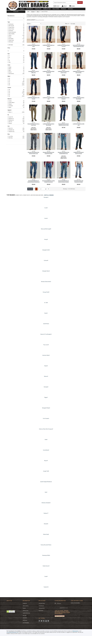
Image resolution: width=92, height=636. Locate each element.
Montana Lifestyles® (46, 502)
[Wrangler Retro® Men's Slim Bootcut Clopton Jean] (33, 141)
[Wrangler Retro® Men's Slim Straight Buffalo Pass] (63, 141)
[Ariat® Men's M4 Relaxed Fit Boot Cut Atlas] (78, 60)
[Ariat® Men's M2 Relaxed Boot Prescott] (63, 34)
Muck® (46, 313)
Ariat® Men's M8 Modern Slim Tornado (33, 98)
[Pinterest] (48, 621)
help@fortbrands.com (64, 607)
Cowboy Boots (29, 8)
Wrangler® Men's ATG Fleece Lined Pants (33, 124)
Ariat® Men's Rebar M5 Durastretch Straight (78, 181)
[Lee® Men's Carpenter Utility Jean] (48, 86)
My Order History (42, 603)
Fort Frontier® (46, 418)
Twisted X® (46, 587)
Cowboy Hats (38, 8)
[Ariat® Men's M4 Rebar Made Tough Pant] (48, 60)
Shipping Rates (25, 610)
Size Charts (25, 617)
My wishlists (41, 610)
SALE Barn (70, 8)
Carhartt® (46, 260)
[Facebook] (39, 621)
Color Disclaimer (26, 622)
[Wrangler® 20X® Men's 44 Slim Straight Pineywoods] (48, 169)
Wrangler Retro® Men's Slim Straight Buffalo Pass (63, 153)
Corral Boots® (46, 450)
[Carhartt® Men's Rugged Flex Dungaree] (63, 86)
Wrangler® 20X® (46, 249)
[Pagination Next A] (48, 189)
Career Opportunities (75, 602)
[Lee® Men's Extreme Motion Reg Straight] (78, 86)
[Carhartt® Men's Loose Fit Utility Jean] (33, 60)
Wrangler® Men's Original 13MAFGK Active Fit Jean (63, 124)
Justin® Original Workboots (46, 481)
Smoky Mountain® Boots (46, 544)
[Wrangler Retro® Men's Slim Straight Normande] (48, 141)
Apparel (22, 8)
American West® (46, 355)
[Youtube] (46, 621)
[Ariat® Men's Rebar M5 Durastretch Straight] (78, 169)
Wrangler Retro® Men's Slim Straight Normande (48, 153)
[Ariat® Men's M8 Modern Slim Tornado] (33, 86)
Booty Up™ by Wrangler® (46, 334)
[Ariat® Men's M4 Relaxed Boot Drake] (33, 34)
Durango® (46, 386)
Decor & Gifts (56, 8)
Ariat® (46, 439)
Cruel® (46, 207)
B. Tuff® (46, 302)
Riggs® (46, 397)
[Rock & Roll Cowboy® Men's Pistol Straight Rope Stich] (78, 34)
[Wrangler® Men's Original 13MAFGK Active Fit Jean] (63, 113)
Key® (46, 492)
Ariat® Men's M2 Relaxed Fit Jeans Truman (63, 72)
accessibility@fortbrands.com (12, 632)
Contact (57, 6)
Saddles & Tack (47, 8)
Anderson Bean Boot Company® (46, 429)
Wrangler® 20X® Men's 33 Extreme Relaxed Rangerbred (33, 181)
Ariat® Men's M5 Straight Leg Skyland (48, 46)
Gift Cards (24, 615)
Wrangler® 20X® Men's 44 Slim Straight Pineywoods (48, 181)
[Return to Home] (28, 11)
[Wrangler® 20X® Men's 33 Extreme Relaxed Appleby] (63, 169)
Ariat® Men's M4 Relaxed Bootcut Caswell (79, 153)
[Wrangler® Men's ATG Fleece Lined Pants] (33, 113)
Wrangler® (46, 197)
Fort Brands (59, 603)
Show (66, 23)
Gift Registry (25, 620)
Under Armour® (46, 565)
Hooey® (46, 239)
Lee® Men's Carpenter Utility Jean (48, 98)
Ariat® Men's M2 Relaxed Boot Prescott (63, 46)
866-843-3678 (75, 631)
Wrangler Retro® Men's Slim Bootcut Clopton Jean (33, 153)
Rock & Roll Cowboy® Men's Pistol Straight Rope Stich (78, 46)
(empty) (73, 6)
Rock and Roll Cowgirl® (46, 228)
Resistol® (46, 523)
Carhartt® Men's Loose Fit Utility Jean (33, 72)
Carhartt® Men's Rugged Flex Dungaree (63, 98)
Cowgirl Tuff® (46, 471)
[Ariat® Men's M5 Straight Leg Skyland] (48, 34)
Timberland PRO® (46, 555)
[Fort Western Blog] (44, 621)
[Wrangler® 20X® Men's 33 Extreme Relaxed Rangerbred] (33, 169)
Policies (24, 608)
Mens (38, 11)
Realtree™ (46, 513)
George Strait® (46, 292)
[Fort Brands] (13, 5)
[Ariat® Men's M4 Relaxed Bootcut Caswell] (78, 141)
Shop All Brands (49, 195)
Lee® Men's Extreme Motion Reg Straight (78, 98)
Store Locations (25, 605)
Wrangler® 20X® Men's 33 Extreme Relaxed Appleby (63, 181)
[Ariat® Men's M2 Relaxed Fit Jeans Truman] (63, 60)
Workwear (63, 8)
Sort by (28, 23)
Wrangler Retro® (46, 271)
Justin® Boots (46, 323)
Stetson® (46, 376)
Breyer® (46, 460)
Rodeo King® (46, 534)
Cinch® (46, 218)
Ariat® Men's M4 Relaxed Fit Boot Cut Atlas (78, 72)
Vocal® (46, 576)
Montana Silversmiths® (46, 281)
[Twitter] (42, 621)
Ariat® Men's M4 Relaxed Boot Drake (33, 46)
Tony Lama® (46, 344)
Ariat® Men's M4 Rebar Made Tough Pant (48, 72)
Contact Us (25, 603)
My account (42, 600)
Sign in (65, 6)
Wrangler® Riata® (46, 407)
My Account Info (42, 608)
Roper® (46, 365)
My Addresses (41, 605)
